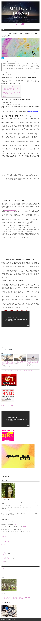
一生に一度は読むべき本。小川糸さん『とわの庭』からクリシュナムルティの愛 (16, 597)
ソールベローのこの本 (26, 148)
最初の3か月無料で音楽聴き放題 (7, 471)
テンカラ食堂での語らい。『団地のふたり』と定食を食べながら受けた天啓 (15, 598)
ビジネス (4, 554)
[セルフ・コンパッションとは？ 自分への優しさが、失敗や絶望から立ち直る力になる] (33, 357)
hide (12, 86)
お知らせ (4, 550)
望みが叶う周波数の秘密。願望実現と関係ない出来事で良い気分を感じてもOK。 (16, 599)
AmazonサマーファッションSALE (7, 405)
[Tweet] (3, 58)
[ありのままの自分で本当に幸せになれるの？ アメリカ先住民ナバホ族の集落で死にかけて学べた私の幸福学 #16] (7, 357)
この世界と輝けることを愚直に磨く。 (8, 90)
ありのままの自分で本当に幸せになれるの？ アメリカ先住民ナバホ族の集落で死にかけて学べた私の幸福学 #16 (7, 363)
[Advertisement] (9, 166)
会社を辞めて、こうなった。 (29, 521)
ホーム (3, 568)
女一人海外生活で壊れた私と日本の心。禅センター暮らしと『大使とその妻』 (16, 595)
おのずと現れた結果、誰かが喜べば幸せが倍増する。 (11, 92)
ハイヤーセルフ (5, 553)
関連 (4, 96)
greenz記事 (4, 544)
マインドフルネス (6, 556)
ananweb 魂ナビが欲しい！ (6, 541)
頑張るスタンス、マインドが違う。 (8, 93)
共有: (4, 94)
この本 (24, 156)
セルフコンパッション (6, 552)
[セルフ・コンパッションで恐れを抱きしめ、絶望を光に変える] (20, 357)
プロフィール (4, 536)
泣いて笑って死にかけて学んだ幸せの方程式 (10, 88)
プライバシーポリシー (5, 573)
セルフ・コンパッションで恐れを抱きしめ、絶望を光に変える (20, 362)
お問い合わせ (4, 570)
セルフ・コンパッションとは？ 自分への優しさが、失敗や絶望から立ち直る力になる (33, 362)
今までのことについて (7, 539)
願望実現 (4, 559)
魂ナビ (24, 526)
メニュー (6, 29)
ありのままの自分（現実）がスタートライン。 (10, 89)
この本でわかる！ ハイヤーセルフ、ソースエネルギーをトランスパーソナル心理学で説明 (17, 370)
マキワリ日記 (20, 24)
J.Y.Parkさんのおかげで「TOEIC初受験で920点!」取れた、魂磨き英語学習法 (26, 371)
